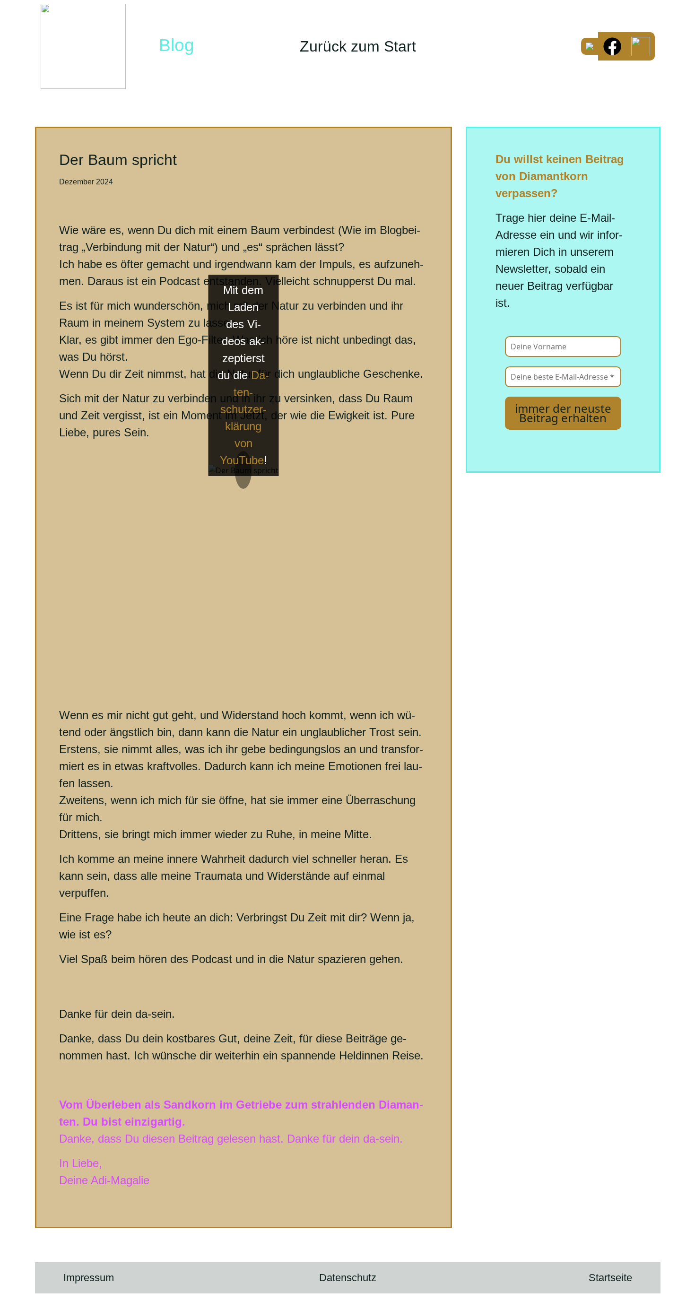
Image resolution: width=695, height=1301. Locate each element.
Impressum (88, 1278)
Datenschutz (347, 1278)
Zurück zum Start (358, 46)
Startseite (610, 1278)
